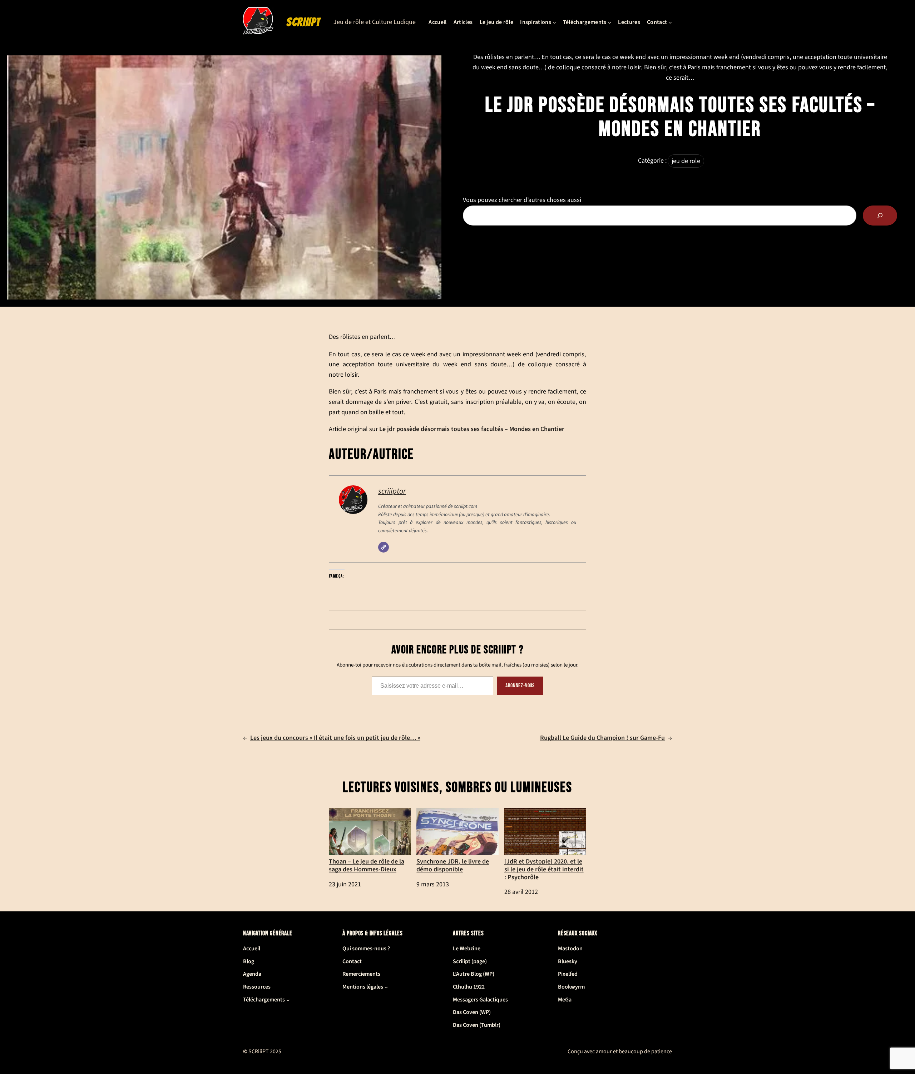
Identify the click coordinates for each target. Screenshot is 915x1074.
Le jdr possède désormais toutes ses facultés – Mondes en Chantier (471, 429)
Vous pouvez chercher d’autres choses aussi (522, 200)
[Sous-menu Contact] (670, 22)
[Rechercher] (880, 216)
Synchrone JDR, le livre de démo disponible (452, 865)
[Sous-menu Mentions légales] (386, 987)
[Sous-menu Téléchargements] (610, 22)
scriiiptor (392, 491)
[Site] (383, 547)
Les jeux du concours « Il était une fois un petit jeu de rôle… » (335, 737)
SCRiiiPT (303, 22)
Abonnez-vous (520, 685)
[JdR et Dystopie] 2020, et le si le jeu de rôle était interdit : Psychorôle (544, 869)
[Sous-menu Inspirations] (554, 22)
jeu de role (686, 161)
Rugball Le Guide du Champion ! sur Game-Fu (602, 737)
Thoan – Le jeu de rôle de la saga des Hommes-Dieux (366, 865)
